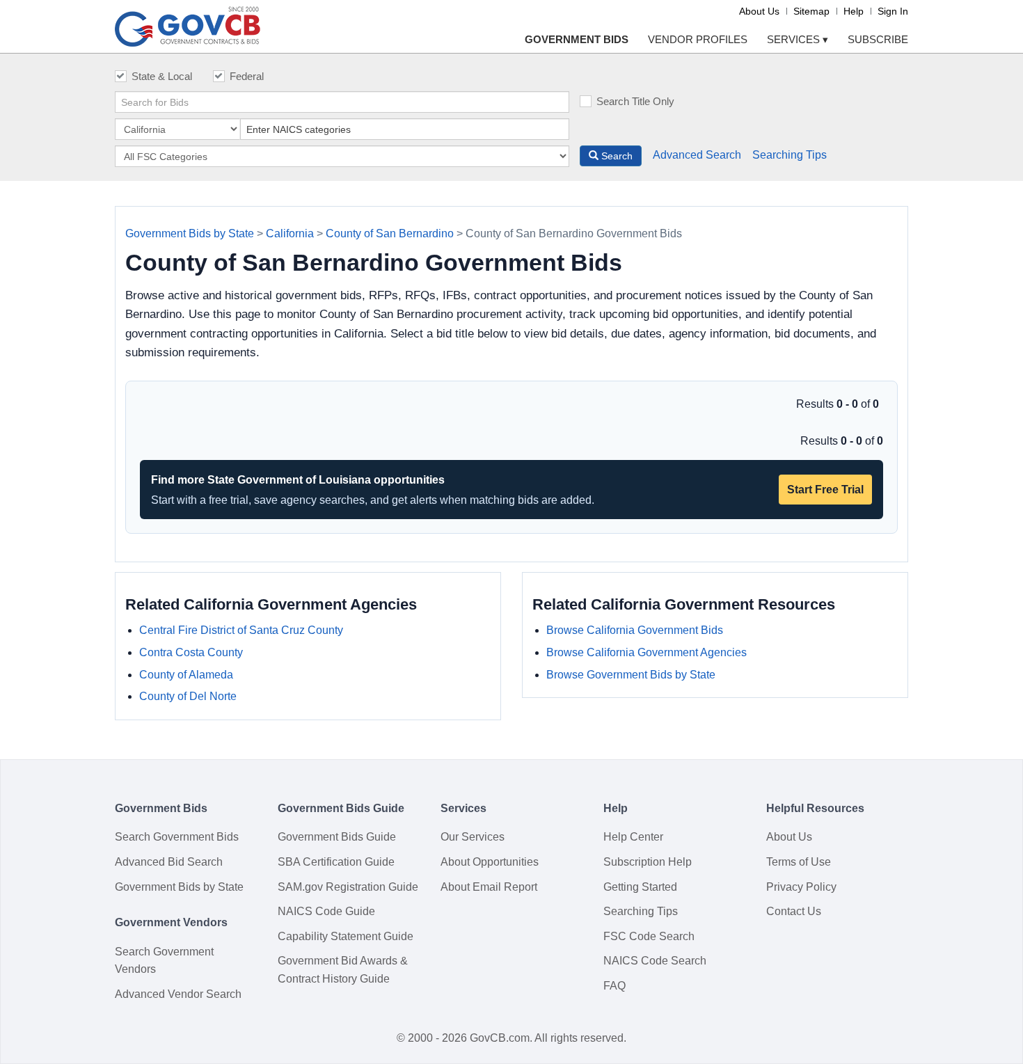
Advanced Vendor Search (178, 994)
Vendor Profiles (697, 39)
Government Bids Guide (337, 837)
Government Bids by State (189, 233)
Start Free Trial (825, 489)
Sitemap (811, 11)
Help (853, 11)
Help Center (633, 837)
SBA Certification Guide (336, 862)
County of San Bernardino (390, 233)
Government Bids (576, 39)
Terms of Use (798, 862)
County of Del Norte (188, 696)
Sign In (893, 11)
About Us (759, 11)
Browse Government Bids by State (630, 675)
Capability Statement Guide (345, 936)
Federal (247, 76)
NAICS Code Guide (326, 911)
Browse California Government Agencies (646, 652)
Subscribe (878, 39)
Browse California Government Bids (634, 630)
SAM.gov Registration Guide (348, 887)
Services (797, 39)
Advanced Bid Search (169, 862)
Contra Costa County (191, 652)
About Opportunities (490, 862)
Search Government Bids (177, 837)
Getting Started (640, 887)
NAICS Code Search (654, 961)
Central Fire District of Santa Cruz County (241, 630)
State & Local (162, 76)
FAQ (614, 986)
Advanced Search (697, 155)
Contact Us (793, 911)
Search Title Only (635, 101)
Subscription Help (647, 862)
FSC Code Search (649, 936)
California (290, 233)
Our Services (473, 837)
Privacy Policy (801, 887)
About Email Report (489, 887)
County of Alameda (186, 675)
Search (615, 155)
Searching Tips (789, 155)
